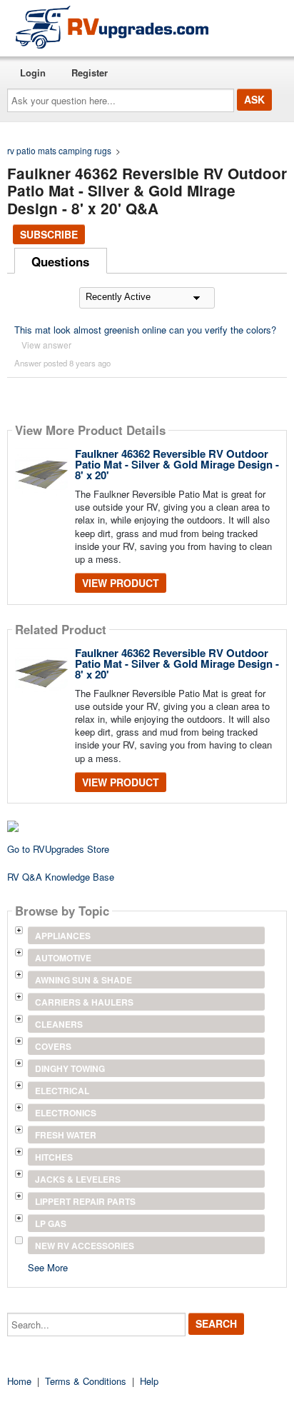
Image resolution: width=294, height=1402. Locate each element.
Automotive (63, 957)
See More (48, 1267)
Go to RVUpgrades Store (58, 849)
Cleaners (59, 1024)
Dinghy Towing (70, 1068)
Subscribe (49, 234)
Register (89, 72)
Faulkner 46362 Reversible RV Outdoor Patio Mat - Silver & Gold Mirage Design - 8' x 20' (177, 464)
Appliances (63, 935)
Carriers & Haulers (84, 1002)
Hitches (54, 1157)
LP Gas (50, 1223)
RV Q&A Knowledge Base (60, 876)
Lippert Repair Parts (85, 1201)
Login (33, 72)
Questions (60, 261)
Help (149, 1381)
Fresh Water (65, 1134)
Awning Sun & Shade (83, 979)
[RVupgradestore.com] (112, 27)
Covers (53, 1046)
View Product (120, 583)
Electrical (62, 1090)
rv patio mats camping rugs (59, 150)
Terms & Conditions (85, 1381)
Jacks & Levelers (78, 1179)
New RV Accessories (84, 1245)
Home (19, 1381)
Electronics (65, 1112)
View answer (46, 345)
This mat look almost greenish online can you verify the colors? (145, 329)
